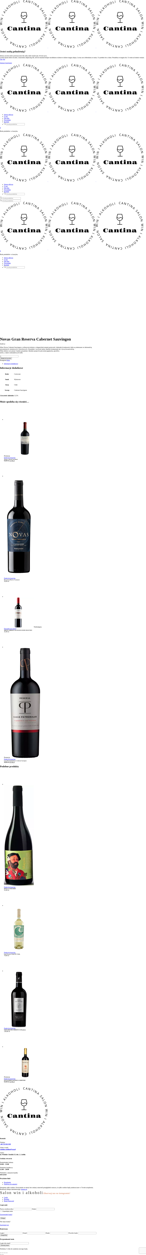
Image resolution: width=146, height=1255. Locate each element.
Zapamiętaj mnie (7, 1211)
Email (25, 1233)
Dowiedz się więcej (10, 629)
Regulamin (7, 1182)
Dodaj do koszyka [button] (9, 458)
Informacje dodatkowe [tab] (11, 364)
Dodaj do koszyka (6, 358)
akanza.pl (24, 1189)
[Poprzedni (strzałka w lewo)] (1, 1254)
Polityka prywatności (10, 1184)
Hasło (34, 1209)
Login (2, 1233)
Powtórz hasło (73, 1233)
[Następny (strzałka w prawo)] (3, 1254)
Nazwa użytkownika (6, 1209)
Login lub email (5, 1243)
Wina (8, 360)
